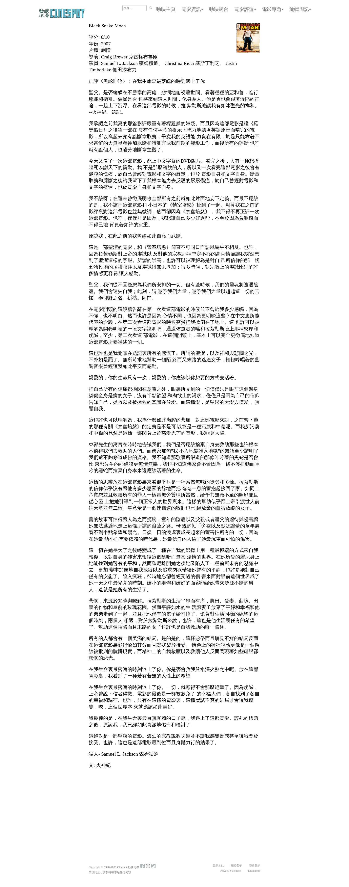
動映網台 (218, 9)
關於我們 (236, 865)
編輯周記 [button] (299, 9)
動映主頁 (166, 9)
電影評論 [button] (244, 9)
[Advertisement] (174, 802)
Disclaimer (254, 870)
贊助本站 (218, 865)
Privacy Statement (230, 870)
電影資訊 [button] (191, 9)
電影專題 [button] (271, 9)
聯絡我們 (254, 865)
